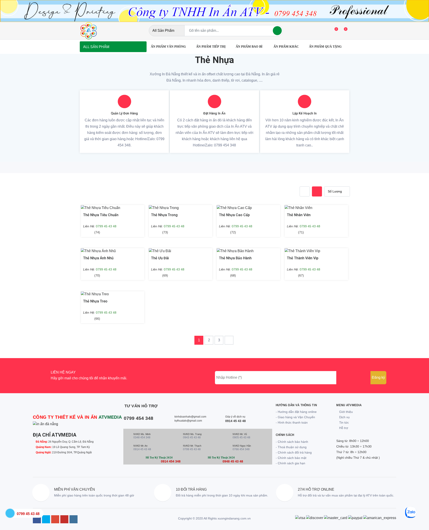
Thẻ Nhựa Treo (95, 301)
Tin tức (343, 422)
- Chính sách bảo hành (292, 441)
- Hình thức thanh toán (292, 422)
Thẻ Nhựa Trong (164, 215)
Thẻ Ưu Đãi (160, 258)
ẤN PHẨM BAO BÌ (249, 46)
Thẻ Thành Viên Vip (302, 258)
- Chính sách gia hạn (290, 463)
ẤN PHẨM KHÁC (286, 46)
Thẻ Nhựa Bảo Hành (235, 258)
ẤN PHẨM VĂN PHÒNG (168, 46)
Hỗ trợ (343, 428)
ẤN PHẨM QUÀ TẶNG (325, 46)
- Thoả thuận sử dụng (291, 447)
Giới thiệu (345, 412)
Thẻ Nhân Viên (299, 215)
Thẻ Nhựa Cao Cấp (234, 215)
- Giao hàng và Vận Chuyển (295, 417)
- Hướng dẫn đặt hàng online (296, 412)
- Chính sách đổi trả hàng (294, 452)
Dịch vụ (344, 417)
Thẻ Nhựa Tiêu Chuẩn (100, 215)
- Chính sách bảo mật (291, 458)
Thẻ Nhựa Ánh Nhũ (98, 258)
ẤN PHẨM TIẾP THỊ (210, 46)
